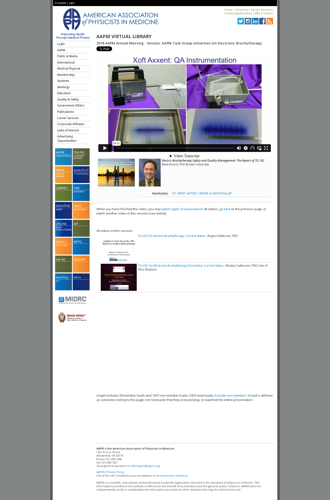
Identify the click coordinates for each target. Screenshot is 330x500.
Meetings (63, 87)
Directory (242, 9)
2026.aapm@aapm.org (145, 466)
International (66, 62)
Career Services (261, 9)
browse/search (192, 209)
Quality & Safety (68, 99)
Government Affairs (70, 105)
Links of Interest (68, 130)
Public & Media (67, 56)
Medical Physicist (68, 68)
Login (72, 3)
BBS (257, 13)
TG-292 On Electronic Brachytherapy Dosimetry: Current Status (180, 266)
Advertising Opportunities (67, 138)
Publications (65, 112)
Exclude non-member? (231, 395)
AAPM (61, 50)
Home (228, 9)
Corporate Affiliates (70, 124)
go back (225, 209)
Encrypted (60, 3)
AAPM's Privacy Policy (110, 472)
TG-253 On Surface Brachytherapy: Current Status (171, 236)
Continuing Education (238, 13)
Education (64, 93)
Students (63, 81)
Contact (268, 13)
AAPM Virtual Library (123, 36)
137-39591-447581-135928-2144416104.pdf (201, 193)
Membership (66, 75)
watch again (170, 209)
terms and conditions (174, 475)
